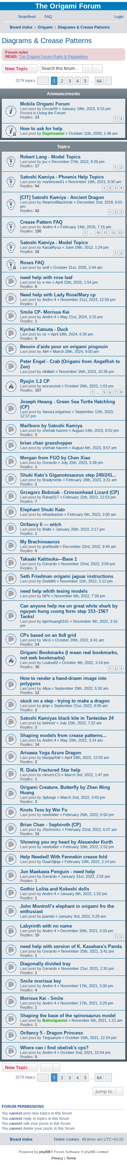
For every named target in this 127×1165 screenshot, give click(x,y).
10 (98, 232)
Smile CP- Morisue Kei (44, 312)
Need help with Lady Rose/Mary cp (58, 294)
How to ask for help (41, 128)
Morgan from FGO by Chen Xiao (55, 457)
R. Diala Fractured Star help (50, 770)
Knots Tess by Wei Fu (43, 810)
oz (44, 334)
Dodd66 (49, 581)
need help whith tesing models (53, 591)
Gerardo (49, 462)
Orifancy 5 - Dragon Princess (51, 1033)
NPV (46, 596)
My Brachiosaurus (40, 541)
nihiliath (48, 371)
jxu (44, 161)
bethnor (48, 723)
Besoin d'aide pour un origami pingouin (64, 346)
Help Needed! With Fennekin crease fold (63, 856)
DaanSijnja (51, 861)
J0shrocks (51, 829)
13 (120, 232)
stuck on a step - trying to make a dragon (65, 701)
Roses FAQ (32, 262)
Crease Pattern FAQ (41, 222)
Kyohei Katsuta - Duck (44, 329)
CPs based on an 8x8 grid (48, 635)
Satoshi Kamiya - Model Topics (54, 242)
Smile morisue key (40, 981)
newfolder (50, 815)
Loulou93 (50, 662)
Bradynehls (52, 480)
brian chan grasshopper (46, 443)
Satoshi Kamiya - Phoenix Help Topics (62, 177)
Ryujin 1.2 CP (35, 381)
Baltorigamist (54, 1020)
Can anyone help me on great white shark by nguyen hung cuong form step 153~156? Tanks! (68, 611)
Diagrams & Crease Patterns (47, 40)
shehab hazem (55, 430)
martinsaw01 (53, 182)
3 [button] (69, 81)
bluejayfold (51, 757)
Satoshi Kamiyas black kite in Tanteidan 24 (67, 718)
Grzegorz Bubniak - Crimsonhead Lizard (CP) (69, 492)
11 (105, 232)
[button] (43, 81)
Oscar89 (50, 109)
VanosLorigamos (56, 412)
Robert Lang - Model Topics (50, 156)
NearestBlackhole (57, 202)
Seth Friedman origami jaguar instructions (66, 576)
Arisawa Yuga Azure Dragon (50, 752)
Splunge (49, 797)
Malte (47, 529)
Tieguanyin (51, 1038)
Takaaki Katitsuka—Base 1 (48, 559)
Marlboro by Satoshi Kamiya (51, 425)
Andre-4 (49, 227)
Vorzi (46, 640)
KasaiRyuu (51, 247)
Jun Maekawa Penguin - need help (57, 871)
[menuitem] (24, 16)
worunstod (51, 386)
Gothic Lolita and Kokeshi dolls (54, 889)
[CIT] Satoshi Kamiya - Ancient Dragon (62, 197)
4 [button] (77, 81)
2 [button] (62, 81)
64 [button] (99, 81)
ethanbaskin (52, 514)
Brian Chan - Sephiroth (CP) (50, 824)
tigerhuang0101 (55, 621)
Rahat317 (50, 497)
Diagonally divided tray (45, 963)
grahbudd (50, 546)
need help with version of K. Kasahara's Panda (71, 946)
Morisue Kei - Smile (41, 998)
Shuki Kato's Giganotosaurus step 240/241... (68, 475)
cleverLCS (51, 775)
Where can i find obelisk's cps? (54, 1047)
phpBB (44, 1152)
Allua (46, 688)
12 (113, 232)
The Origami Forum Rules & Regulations (53, 56)
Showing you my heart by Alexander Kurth (66, 842)
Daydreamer (53, 133)
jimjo (46, 706)
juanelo (48, 916)
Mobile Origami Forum (45, 104)
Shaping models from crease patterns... (63, 735)
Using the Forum (51, 113)
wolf (45, 267)
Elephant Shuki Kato (42, 509)
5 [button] (85, 81)
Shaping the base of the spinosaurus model (68, 1015)
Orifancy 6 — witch (40, 524)
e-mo (46, 282)
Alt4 (45, 351)
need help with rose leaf (46, 277)
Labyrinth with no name (46, 926)
